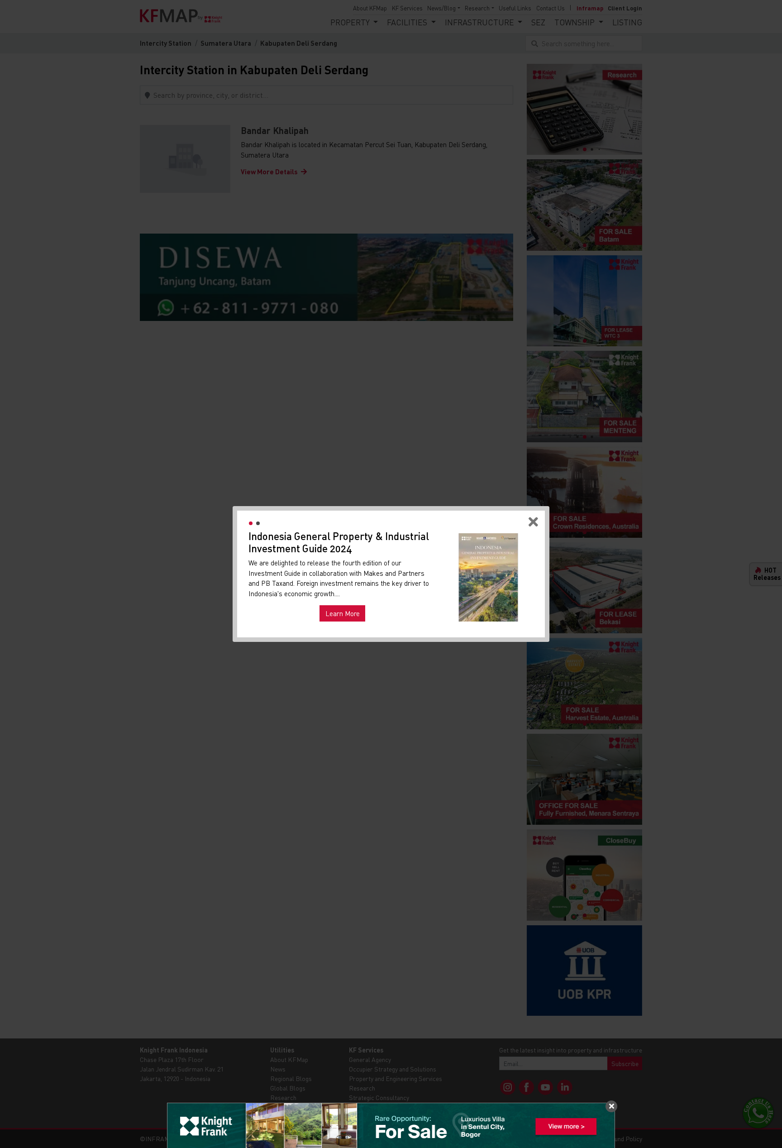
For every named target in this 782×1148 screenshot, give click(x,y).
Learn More (342, 613)
